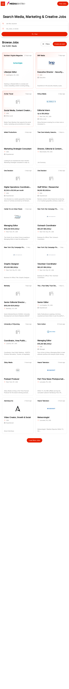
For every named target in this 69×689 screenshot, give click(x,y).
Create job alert (60, 44)
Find (35, 34)
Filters (48, 44)
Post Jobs (62, 4)
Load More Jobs (34, 440)
